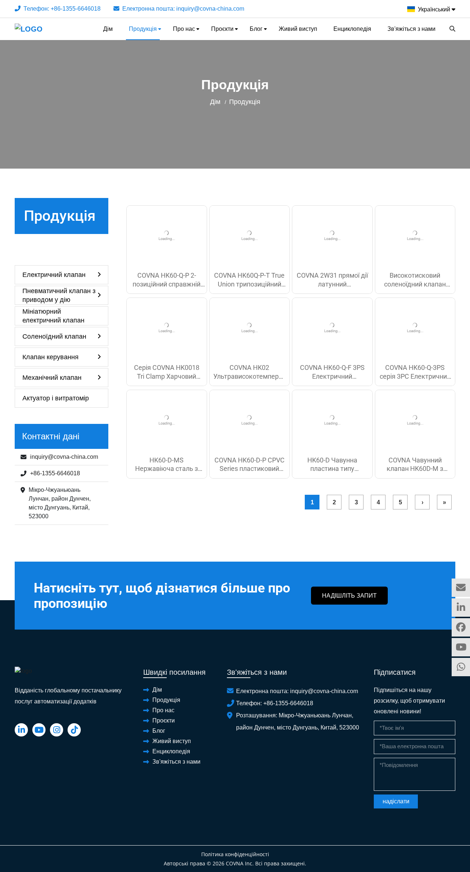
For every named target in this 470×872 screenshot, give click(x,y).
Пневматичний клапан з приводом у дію (58, 295)
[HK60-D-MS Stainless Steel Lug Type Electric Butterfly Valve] (167, 420)
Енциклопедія (352, 29)
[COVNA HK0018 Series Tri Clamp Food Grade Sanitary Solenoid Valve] (167, 328)
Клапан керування (50, 357)
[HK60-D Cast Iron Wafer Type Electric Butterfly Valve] (332, 420)
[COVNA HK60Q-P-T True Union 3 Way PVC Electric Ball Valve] (250, 236)
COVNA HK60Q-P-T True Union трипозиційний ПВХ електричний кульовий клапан (249, 279)
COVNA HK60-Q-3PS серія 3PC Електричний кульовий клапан (415, 372)
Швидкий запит (461, 588)
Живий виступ (298, 29)
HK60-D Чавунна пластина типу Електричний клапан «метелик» (332, 464)
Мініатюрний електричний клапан (53, 316)
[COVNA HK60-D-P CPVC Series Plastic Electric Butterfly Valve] (250, 420)
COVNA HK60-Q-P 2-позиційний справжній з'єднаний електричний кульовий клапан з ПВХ (167, 279)
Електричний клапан (54, 274)
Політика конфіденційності (235, 854)
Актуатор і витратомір (55, 398)
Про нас (184, 29)
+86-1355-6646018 (76, 9)
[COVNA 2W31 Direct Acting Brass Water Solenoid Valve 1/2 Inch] (332, 236)
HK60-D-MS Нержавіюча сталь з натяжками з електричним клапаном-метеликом (166, 464)
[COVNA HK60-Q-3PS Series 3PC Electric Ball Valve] (415, 328)
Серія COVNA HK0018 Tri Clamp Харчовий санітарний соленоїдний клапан (166, 372)
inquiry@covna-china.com (210, 9)
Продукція (143, 29)
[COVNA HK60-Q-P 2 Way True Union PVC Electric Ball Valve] (167, 236)
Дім (108, 29)
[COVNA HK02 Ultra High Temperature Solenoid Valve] (250, 328)
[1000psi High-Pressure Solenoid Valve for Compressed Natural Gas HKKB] (415, 236)
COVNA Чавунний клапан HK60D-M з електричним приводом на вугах (415, 464)
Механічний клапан (52, 377)
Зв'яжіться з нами (411, 29)
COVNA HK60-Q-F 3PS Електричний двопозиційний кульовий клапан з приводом (332, 372)
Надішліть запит (349, 595)
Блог (256, 29)
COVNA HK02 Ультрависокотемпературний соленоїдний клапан (249, 372)
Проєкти (222, 29)
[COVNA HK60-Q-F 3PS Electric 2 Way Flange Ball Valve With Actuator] (332, 328)
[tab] (61, 274)
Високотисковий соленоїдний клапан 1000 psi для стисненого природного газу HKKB (415, 279)
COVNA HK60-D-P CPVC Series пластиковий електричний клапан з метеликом (249, 464)
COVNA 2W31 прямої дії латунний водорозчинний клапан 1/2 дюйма (332, 279)
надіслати (396, 801)
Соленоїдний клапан (54, 336)
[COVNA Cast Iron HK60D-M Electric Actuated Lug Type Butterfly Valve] (415, 420)
